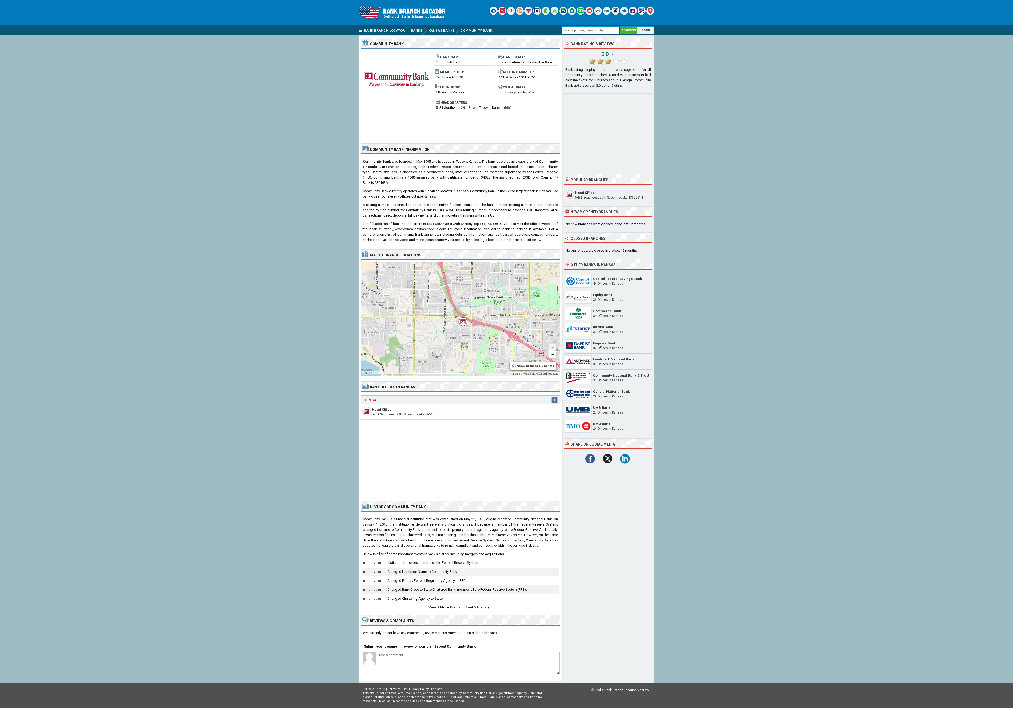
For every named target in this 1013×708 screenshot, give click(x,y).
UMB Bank (601, 408)
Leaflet (517, 374)
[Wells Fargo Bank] (502, 14)
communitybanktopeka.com (520, 92)
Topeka (369, 400)
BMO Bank (601, 424)
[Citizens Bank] (572, 14)
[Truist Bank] (537, 14)
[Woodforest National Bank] (615, 14)
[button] (460, 319)
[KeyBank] (598, 14)
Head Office (381, 409)
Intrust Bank (603, 327)
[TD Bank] (581, 14)
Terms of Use (397, 689)
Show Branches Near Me (536, 366)
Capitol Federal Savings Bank (617, 279)
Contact (436, 689)
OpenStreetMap (548, 374)
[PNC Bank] (520, 14)
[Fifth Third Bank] (563, 14)
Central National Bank (611, 391)
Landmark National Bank (613, 359)
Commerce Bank (607, 311)
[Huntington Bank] (546, 14)
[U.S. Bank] (528, 14)
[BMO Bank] (589, 14)
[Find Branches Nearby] (650, 14)
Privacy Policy (419, 689)
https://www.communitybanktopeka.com (415, 229)
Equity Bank (602, 295)
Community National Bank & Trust (621, 375)
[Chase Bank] (494, 14)
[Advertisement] (460, 126)
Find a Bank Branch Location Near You (623, 690)
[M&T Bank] (607, 14)
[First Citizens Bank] (633, 14)
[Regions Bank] (554, 14)
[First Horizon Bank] (642, 14)
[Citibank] (624, 14)
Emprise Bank (604, 343)
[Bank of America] (511, 14)
